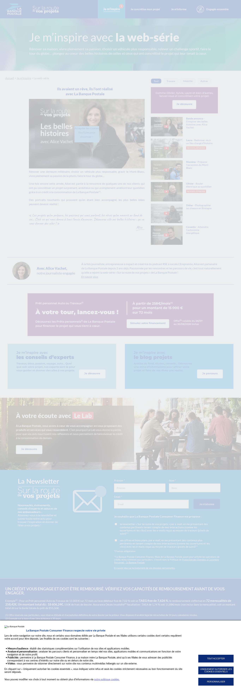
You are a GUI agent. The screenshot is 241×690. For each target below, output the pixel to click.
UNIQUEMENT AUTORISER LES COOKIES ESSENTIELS (216, 670)
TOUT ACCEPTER (216, 658)
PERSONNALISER (216, 681)
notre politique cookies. (106, 679)
